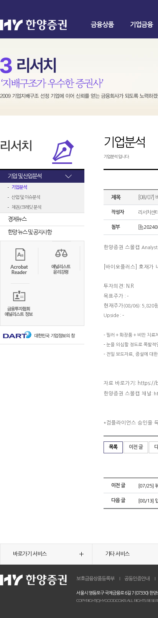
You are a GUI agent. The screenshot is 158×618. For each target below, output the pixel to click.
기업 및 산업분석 (24, 176)
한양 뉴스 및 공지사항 (29, 232)
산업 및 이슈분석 (26, 197)
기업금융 (141, 24)
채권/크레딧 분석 (26, 207)
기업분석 (19, 187)
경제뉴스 (17, 219)
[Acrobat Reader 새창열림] (19, 260)
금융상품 (102, 24)
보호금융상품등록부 (95, 578)
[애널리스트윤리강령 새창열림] (61, 261)
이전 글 (136, 446)
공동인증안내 (137, 578)
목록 (113, 446)
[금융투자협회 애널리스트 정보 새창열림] (19, 304)
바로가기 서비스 (29, 554)
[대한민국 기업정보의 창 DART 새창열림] (38, 335)
